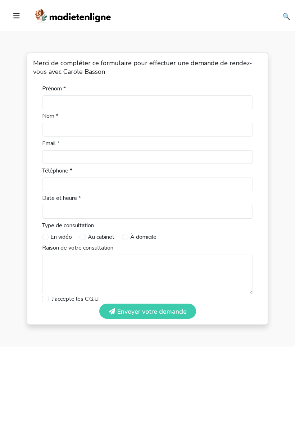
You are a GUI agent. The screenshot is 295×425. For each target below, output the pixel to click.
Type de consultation (68, 225)
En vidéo (61, 237)
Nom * (50, 116)
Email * (51, 143)
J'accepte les (76, 299)
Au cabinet (101, 237)
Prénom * (54, 89)
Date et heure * (61, 198)
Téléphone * (57, 171)
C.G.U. (92, 299)
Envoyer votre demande (151, 311)
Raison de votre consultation (77, 248)
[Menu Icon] (16, 15)
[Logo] (73, 14)
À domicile (143, 237)
